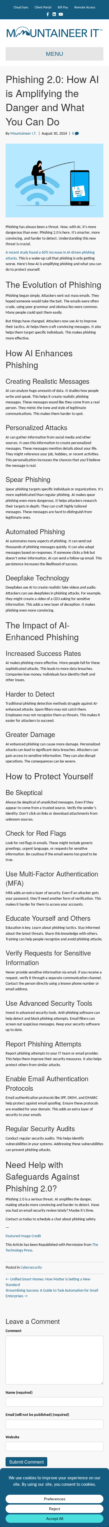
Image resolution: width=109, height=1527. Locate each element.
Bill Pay (63, 7)
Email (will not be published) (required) (37, 1415)
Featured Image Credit (23, 1236)
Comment (14, 1331)
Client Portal (43, 7)
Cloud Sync (21, 7)
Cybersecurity (31, 1268)
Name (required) (19, 1393)
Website (12, 1437)
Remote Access (84, 7)
